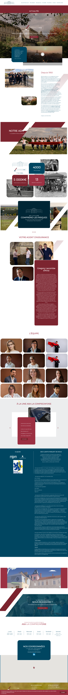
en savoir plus (3, 693)
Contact (54, 2)
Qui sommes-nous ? (25, 2)
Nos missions (32, 2)
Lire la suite (24, 436)
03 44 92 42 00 (31, 652)
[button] (10, 428)
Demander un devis (43, 608)
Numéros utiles (60, 2)
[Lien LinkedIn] (34, 654)
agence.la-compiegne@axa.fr (34, 649)
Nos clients (49, 2)
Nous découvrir (34, 36)
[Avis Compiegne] (17, 466)
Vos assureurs (38, 2)
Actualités (44, 2)
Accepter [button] (63, 692)
